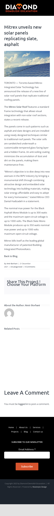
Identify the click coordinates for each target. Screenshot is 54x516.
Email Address (27, 449)
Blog (26, 431)
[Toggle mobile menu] (49, 4)
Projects (15, 431)
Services (36, 427)
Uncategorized (16, 266)
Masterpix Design (40, 487)
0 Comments (30, 266)
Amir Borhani (12, 263)
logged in (23, 404)
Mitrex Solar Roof (18, 106)
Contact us (38, 431)
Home (11, 427)
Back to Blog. (11, 256)
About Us (23, 427)
